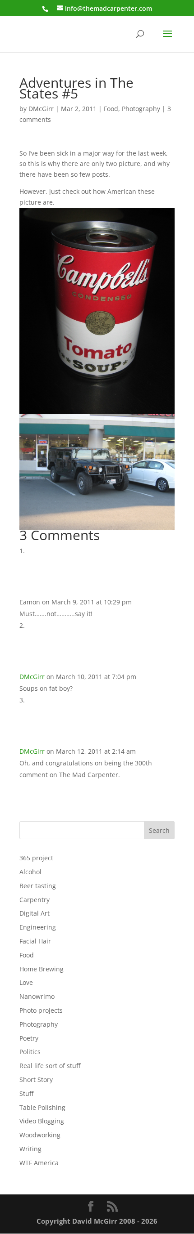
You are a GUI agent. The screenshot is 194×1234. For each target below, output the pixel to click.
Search (159, 830)
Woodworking (39, 1135)
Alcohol (30, 871)
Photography (141, 108)
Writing (30, 1149)
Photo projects (41, 1010)
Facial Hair (35, 941)
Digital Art (34, 913)
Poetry (28, 1038)
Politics (30, 1051)
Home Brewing (41, 969)
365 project (36, 858)
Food (111, 108)
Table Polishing (42, 1107)
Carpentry (34, 899)
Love (26, 982)
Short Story (36, 1079)
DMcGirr (41, 108)
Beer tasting (37, 885)
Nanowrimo (37, 996)
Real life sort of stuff (49, 1065)
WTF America (39, 1162)
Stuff (26, 1093)
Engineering (37, 927)
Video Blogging (41, 1121)
